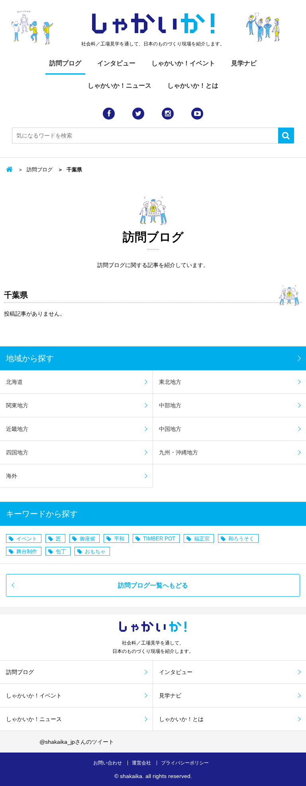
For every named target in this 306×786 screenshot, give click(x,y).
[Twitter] (138, 114)
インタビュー (116, 63)
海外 (11, 476)
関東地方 (17, 405)
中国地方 (170, 429)
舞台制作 (26, 551)
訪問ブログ (65, 63)
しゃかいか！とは (192, 85)
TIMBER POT (159, 539)
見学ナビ (244, 63)
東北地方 (170, 382)
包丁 (61, 551)
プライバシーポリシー (185, 763)
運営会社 (141, 763)
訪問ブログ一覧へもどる (153, 585)
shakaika (131, 776)
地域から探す (30, 358)
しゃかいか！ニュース (119, 85)
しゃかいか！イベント (183, 63)
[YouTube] (197, 114)
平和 (119, 539)
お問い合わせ (107, 763)
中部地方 (170, 405)
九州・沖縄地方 (178, 452)
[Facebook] (109, 114)
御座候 (87, 539)
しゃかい (153, 24)
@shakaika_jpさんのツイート (76, 742)
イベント (26, 539)
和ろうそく (241, 539)
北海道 (14, 382)
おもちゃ (95, 551)
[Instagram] (168, 114)
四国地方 (17, 452)
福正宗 (202, 539)
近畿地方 (17, 429)
